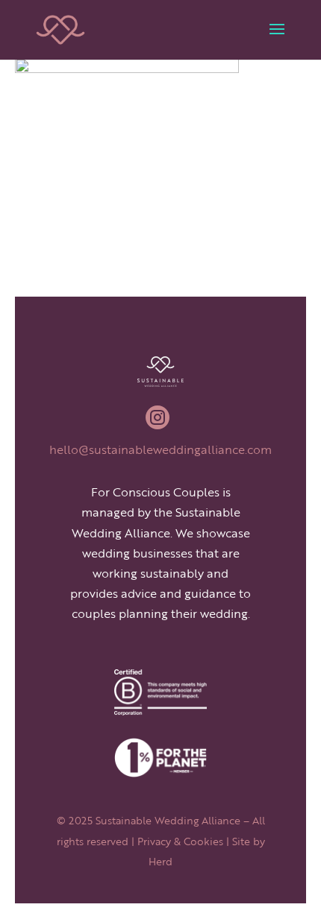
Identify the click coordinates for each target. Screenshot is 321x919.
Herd (160, 861)
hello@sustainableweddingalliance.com (160, 449)
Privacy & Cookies (180, 841)
